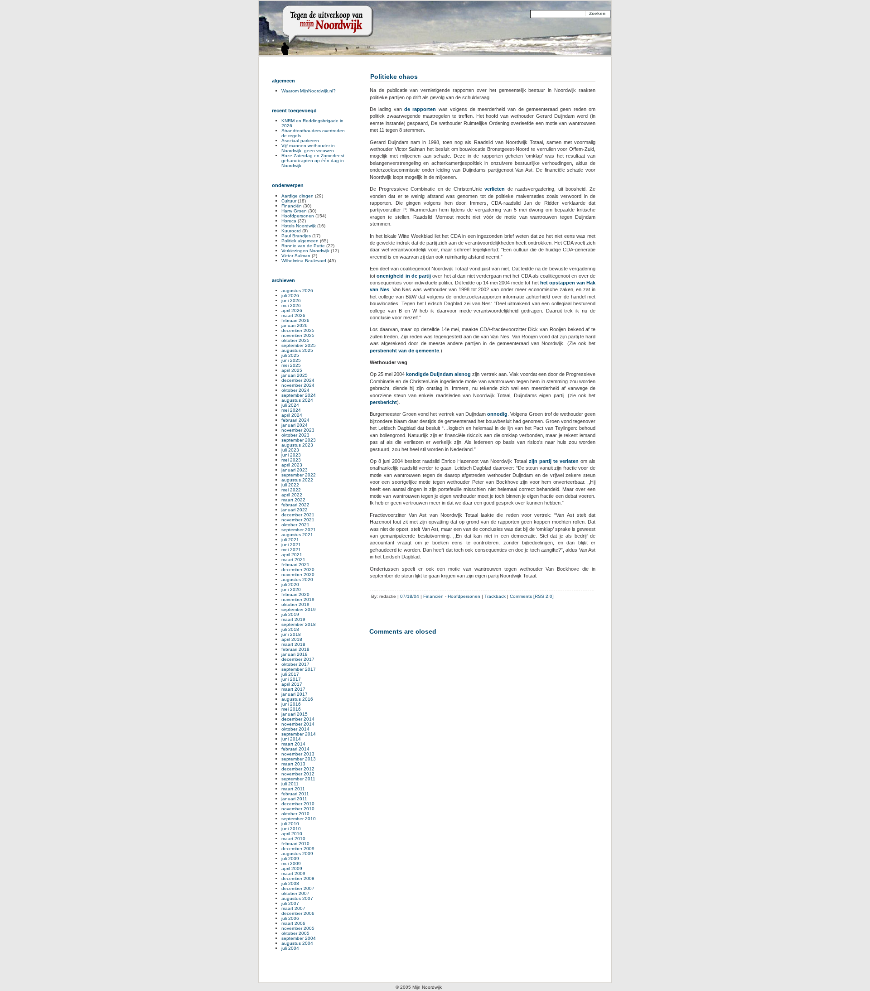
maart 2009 (293, 873)
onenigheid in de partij (404, 276)
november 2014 (297, 724)
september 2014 (298, 733)
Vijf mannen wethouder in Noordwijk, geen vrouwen (308, 148)
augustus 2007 (297, 898)
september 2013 (298, 758)
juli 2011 (290, 783)
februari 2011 (295, 793)
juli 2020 (290, 584)
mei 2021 (291, 549)
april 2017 (291, 684)
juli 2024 (290, 405)
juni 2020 (291, 589)
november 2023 (297, 430)
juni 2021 (291, 544)
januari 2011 (294, 798)
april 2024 (291, 415)
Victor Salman (295, 255)
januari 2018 (294, 654)
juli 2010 (290, 823)
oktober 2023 (295, 435)
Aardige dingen (297, 195)
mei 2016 (291, 709)
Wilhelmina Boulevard (303, 260)
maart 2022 (293, 499)
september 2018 (298, 624)
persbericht (383, 402)
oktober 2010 (295, 813)
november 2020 (297, 574)
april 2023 (291, 464)
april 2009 (291, 868)
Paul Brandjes (296, 235)
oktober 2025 (295, 340)
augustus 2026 (297, 290)
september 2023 (298, 440)
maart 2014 (293, 743)
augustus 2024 (297, 400)
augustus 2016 (297, 699)
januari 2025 (294, 375)
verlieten (496, 189)
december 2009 (297, 848)
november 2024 (297, 385)
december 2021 (297, 514)
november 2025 (297, 335)
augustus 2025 (297, 350)
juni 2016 (291, 704)
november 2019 (297, 599)
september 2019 (298, 609)
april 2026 (291, 310)
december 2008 (297, 878)
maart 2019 (293, 619)
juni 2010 (291, 828)
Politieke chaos (394, 76)
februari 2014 (295, 748)
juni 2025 (291, 360)
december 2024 (297, 380)
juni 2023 (291, 454)
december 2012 (297, 768)
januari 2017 (294, 694)
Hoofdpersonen (464, 596)
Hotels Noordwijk (298, 225)
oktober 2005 (295, 933)
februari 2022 (295, 504)
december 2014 (297, 719)
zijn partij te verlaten (554, 461)
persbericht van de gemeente (404, 350)
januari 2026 (294, 325)
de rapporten (420, 109)
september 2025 (298, 345)
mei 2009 (291, 863)
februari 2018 (295, 649)
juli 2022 (290, 484)
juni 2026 (291, 300)
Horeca (288, 220)
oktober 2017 (295, 664)
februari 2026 (295, 320)
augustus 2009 (297, 853)
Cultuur (288, 200)
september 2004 (298, 938)
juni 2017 (291, 679)
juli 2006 (290, 918)
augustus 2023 (297, 445)
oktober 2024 (295, 390)
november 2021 (297, 519)
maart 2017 (293, 689)
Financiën (433, 596)
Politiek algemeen (300, 240)
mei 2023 (291, 459)
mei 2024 (291, 410)
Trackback (495, 596)
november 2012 (297, 773)
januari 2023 (294, 469)
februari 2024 (295, 420)
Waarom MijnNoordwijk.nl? (308, 90)
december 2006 (297, 913)
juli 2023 (290, 449)
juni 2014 (291, 738)
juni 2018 (291, 634)
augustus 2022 (297, 479)
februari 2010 (295, 843)
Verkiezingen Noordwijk (305, 250)
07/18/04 (409, 596)
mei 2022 (291, 489)
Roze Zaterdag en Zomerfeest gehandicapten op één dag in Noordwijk (312, 160)
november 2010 (297, 808)
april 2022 (291, 494)
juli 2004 (290, 948)
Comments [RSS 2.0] (532, 596)
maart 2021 (293, 559)
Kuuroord (291, 230)
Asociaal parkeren (300, 140)
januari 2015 (294, 714)
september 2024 (298, 395)
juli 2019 (290, 614)
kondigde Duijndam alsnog (438, 374)
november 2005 (297, 928)
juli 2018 (290, 629)
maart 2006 (293, 923)
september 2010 (298, 818)
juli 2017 (290, 674)
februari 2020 (295, 594)
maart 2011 (293, 788)
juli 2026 (290, 295)
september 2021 (298, 529)
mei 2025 (291, 365)
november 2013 (297, 753)
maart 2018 (293, 644)
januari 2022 (294, 509)
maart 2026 (293, 315)
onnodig (497, 414)
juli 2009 (290, 858)
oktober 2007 (295, 893)
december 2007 (297, 888)
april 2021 (291, 554)
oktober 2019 (295, 604)
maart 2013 (293, 763)
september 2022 (298, 474)
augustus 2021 (297, 534)
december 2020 (297, 569)
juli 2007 (290, 903)
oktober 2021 (295, 524)
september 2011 (298, 778)
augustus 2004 (297, 943)
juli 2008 (290, 883)
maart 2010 (293, 838)
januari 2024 (294, 425)
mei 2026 (291, 305)
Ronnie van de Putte (303, 245)
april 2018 (291, 639)
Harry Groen (294, 210)
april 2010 (291, 833)
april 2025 (291, 370)
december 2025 (297, 330)
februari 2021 (295, 564)
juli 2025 (290, 355)
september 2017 (298, 669)
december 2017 (297, 659)
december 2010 (297, 803)
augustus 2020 (297, 579)
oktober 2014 (295, 728)
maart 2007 (293, 908)
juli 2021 (290, 539)
